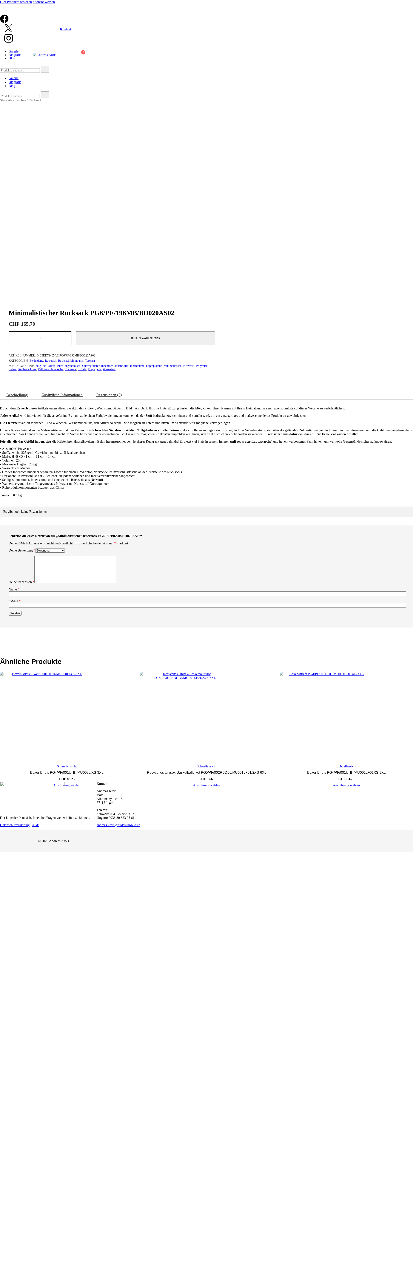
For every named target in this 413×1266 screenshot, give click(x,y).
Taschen (20, 100)
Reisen (13, 369)
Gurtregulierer (90, 365)
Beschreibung (17, 395)
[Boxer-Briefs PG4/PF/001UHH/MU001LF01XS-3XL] (346, 717)
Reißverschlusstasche (50, 369)
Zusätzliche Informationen (62, 395)
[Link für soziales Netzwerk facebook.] (4, 22)
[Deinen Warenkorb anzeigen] (81, 56)
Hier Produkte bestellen (16, 2)
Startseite (6, 100)
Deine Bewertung (22, 550)
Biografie (15, 55)
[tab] (17, 394)
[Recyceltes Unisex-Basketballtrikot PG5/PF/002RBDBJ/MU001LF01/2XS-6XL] (206, 717)
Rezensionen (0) (109, 395)
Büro (60, 365)
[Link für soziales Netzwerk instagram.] (8, 42)
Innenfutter (121, 365)
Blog (12, 58)
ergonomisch (72, 365)
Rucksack (35, 100)
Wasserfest (109, 369)
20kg (38, 365)
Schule (82, 369)
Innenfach (107, 365)
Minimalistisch (173, 365)
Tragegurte (94, 369)
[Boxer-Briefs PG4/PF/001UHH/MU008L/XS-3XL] (66, 717)
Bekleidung (36, 360)
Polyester (201, 365)
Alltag (51, 365)
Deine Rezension (21, 582)
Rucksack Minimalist (70, 360)
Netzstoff (188, 365)
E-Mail (15, 601)
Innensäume (137, 365)
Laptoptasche (154, 365)
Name (14, 589)
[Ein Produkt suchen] (63, 55)
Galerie (13, 51)
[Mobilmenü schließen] (405, 9)
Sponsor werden (44, 2)
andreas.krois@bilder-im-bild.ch (118, 825)
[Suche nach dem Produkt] (45, 69)
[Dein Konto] (70, 55)
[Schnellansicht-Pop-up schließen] (1, 12)
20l (44, 365)
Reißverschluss (27, 369)
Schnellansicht (67, 766)
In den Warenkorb (145, 338)
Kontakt (65, 29)
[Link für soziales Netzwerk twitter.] (8, 31)
